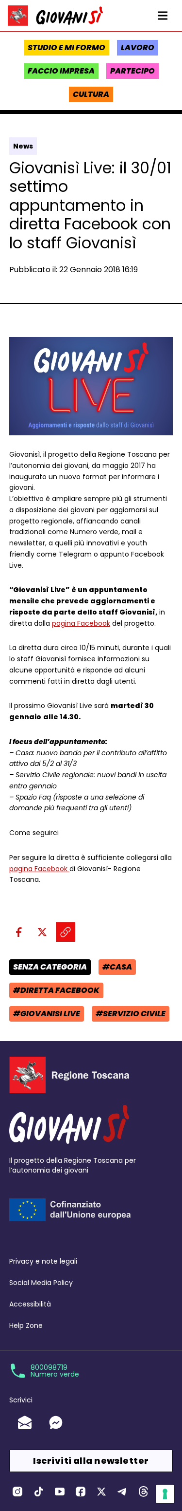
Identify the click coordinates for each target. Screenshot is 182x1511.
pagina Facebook (81, 623)
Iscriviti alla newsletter (91, 1461)
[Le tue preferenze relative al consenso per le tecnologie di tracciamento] (165, 1494)
